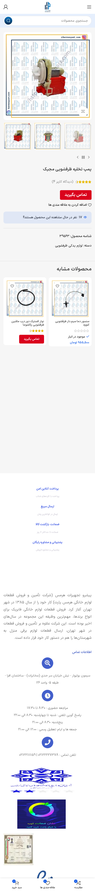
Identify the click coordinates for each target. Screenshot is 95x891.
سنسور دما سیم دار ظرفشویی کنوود (72, 323)
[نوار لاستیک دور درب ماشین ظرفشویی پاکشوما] (25, 299)
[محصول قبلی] (89, 157)
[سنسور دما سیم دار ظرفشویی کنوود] (70, 299)
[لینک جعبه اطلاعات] (47, 493)
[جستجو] (8, 21)
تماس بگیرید (76, 195)
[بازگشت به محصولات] (83, 157)
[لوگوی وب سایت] (47, 6)
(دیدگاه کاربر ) (62, 181)
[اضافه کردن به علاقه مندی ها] (57, 286)
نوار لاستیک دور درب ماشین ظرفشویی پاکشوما (27, 323)
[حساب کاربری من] (5, 6)
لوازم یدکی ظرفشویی (69, 245)
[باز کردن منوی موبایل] (89, 6)
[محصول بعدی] (77, 157)
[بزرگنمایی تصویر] (83, 111)
